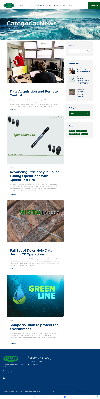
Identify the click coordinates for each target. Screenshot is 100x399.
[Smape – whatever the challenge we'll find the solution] (9, 5)
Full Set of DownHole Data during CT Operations (31, 252)
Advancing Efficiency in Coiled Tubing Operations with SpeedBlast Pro (35, 176)
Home (22, 5)
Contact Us (93, 5)
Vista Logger (84, 133)
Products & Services (53, 5)
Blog (70, 5)
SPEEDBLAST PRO (74, 133)
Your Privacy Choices (55, 397)
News (11, 86)
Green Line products (81, 130)
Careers (64, 5)
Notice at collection (40, 397)
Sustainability (40, 5)
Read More (13, 109)
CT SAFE (72, 130)
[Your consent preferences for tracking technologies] (97, 396)
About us (29, 5)
